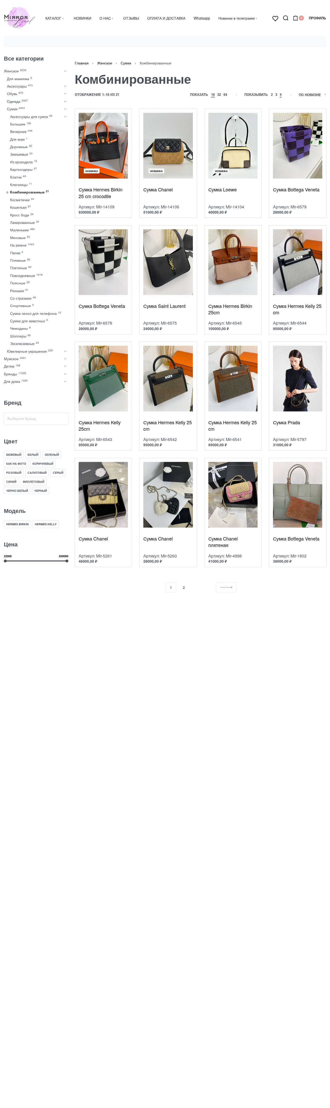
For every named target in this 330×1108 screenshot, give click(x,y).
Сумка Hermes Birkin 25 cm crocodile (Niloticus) (100, 192)
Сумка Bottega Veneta (296, 189)
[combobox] (36, 418)
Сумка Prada (286, 422)
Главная (82, 62)
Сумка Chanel (158, 189)
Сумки (126, 62)
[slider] (5, 561)
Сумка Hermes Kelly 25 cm (297, 309)
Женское (104, 62)
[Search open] (285, 18)
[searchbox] (36, 418)
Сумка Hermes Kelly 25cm (100, 425)
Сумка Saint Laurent (164, 306)
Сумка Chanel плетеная (223, 541)
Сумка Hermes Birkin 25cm (230, 309)
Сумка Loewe (222, 189)
